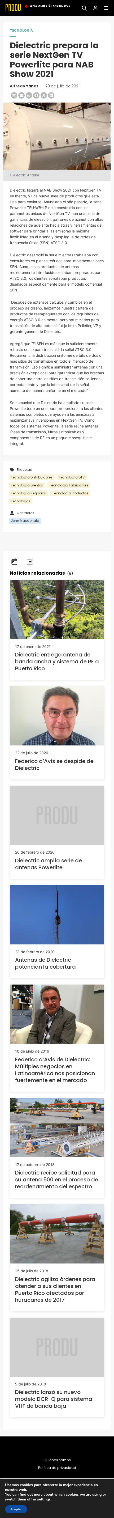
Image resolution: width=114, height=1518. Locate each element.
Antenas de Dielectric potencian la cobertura (45, 963)
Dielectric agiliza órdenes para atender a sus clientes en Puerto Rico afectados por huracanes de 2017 (55, 1289)
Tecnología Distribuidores (31, 477)
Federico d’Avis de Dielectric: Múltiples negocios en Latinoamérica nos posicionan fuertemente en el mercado (55, 1070)
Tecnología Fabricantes (68, 485)
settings (44, 1499)
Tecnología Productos (70, 493)
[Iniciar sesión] (93, 7)
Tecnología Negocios (28, 493)
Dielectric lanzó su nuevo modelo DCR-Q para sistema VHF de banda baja (53, 1399)
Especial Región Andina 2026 (49, 5)
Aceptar (16, 1509)
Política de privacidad (57, 1467)
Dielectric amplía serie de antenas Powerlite (48, 864)
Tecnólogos (20, 501)
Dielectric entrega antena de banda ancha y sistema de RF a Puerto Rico (57, 661)
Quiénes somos (57, 1460)
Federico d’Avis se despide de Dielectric (54, 764)
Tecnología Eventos (27, 485)
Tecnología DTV (72, 477)
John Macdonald (25, 520)
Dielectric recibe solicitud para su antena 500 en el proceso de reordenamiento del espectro (56, 1179)
